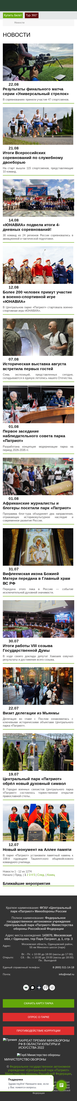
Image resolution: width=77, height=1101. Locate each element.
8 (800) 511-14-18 (63, 967)
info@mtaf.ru (66, 974)
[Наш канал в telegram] (52, 987)
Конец (51, 874)
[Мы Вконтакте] (26, 987)
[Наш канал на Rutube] (45, 987)
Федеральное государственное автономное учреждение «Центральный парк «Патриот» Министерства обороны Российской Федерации (38, 1070)
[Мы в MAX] (32, 987)
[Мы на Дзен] (39, 987)
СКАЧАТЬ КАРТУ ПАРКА (38, 1003)
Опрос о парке (38, 1017)
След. (41, 874)
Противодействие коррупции (38, 1030)
